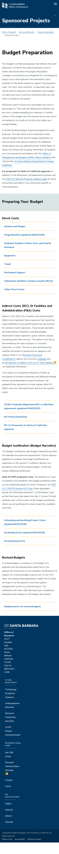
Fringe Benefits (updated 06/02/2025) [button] (24, 234)
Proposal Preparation (45, 32)
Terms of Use (7, 839)
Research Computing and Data (10, 717)
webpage (41, 358)
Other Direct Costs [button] (14, 289)
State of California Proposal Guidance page (26, 179)
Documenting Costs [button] (14, 541)
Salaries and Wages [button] (14, 226)
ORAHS (9, 809)
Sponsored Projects (26, 32)
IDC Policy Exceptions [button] (16, 416)
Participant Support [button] (14, 272)
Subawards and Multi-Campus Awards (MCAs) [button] (28, 280)
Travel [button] (7, 264)
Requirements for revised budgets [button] (22, 606)
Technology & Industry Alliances (10, 693)
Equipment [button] (10, 255)
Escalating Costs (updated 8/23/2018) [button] (24, 532)
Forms (8, 786)
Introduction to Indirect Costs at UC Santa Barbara (29, 362)
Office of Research (9, 32)
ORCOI (8, 816)
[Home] (15, 7)
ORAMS (9, 822)
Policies (9, 780)
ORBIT (8, 803)
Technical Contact (34, 839)
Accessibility (20, 839)
